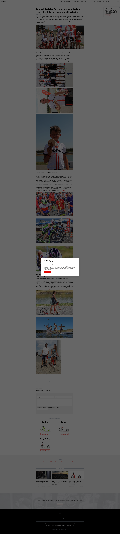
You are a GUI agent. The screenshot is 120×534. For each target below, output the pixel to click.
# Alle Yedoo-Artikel (73, 461)
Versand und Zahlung (64, 523)
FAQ (94, 1)
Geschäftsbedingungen (55, 523)
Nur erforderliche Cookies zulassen (51, 273)
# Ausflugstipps (46, 461)
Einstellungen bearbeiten (58, 271)
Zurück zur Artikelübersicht (41, 384)
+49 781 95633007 (56, 514)
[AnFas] (58, 529)
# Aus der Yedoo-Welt (59, 461)
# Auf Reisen (52, 461)
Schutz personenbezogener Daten (43, 523)
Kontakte (63, 525)
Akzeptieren (48, 271)
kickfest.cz (63, 190)
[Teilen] (37, 377)
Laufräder (74, 1)
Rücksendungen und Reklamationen (76, 523)
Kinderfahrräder (80, 1)
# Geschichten (66, 461)
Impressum (48, 525)
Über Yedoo (99, 1)
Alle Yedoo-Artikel (47, 6)
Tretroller (60, 1)
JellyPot (66, 529)
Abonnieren (108, 15)
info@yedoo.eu (64, 514)
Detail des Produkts (45, 434)
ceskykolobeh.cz (51, 289)
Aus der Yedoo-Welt (40, 6)
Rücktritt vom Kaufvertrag (56, 525)
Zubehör (86, 1)
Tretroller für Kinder (67, 1)
